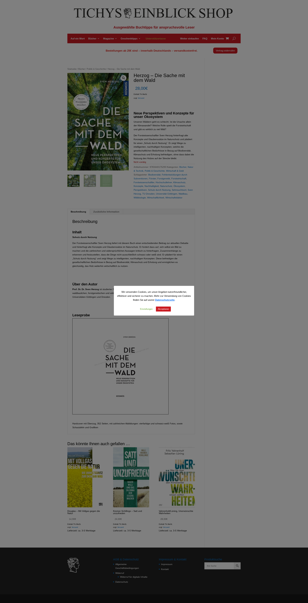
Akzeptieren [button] (163, 309)
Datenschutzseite (165, 299)
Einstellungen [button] (146, 309)
